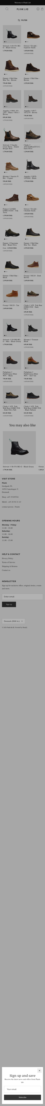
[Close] (39, 1070)
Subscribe (22, 1097)
